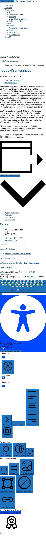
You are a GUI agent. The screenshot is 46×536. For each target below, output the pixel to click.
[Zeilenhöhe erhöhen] (3, 377)
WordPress (31, 276)
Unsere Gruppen (16, 14)
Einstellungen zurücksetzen (10, 512)
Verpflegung (14, 32)
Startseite (8, 5)
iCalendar (8, 215)
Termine (7, 23)
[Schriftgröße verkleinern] (3, 357)
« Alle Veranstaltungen (9, 61)
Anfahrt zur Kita (15, 21)
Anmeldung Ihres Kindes (19, 28)
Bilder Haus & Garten (18, 19)
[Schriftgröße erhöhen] (3, 348)
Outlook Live (9, 219)
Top (1, 533)
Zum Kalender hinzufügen (10, 176)
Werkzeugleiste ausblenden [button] (10, 351)
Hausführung (10, 82)
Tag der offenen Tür (13, 80)
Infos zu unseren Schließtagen (18, 254)
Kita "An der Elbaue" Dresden (27, 1)
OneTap (17, 347)
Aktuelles (8, 8)
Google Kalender (11, 213)
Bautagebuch (14, 34)
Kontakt (7, 37)
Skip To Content (7, 510)
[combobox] (23, 286)
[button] (1, 294)
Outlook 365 (9, 217)
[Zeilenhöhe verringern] (3, 386)
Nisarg (2, 279)
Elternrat (12, 30)
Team (11, 12)
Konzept (12, 17)
